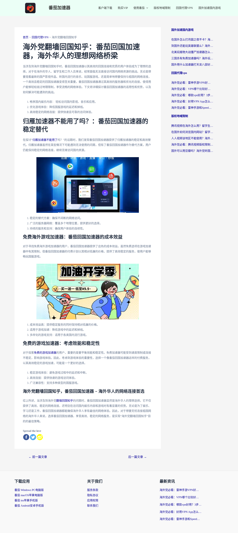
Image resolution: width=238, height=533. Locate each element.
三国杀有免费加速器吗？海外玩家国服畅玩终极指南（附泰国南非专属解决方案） (192, 58)
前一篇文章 (38, 456)
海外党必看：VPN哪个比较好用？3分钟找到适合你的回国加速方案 (192, 88)
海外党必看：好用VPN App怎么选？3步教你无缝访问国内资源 (192, 101)
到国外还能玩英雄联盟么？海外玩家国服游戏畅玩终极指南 (192, 45)
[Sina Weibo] (40, 437)
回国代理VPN (184, 7)
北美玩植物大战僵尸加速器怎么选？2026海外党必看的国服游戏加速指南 (192, 52)
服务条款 (92, 489)
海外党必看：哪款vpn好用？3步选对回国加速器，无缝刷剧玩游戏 (192, 95)
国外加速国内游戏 (209, 7)
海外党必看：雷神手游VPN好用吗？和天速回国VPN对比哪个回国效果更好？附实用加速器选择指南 (192, 82)
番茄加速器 (59, 8)
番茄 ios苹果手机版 (26, 500)
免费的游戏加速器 (45, 352)
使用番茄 (139, 7)
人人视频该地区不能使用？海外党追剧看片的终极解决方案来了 (192, 138)
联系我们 (92, 505)
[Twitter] (33, 437)
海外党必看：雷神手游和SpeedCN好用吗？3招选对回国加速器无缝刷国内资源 (192, 107)
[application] (146, 8)
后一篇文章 (137, 456)
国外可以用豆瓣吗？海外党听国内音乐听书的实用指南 (192, 150)
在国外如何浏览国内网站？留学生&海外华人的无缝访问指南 (192, 132)
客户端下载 (105, 7)
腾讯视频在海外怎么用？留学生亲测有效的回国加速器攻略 (192, 125)
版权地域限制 (162, 7)
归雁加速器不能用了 (44, 139)
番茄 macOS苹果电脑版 (28, 495)
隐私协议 (92, 495)
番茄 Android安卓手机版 (29, 505)
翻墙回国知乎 (64, 400)
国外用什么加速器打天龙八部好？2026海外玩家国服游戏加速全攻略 (192, 64)
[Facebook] (26, 437)
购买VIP (123, 7)
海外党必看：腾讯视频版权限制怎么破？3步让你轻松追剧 (192, 144)
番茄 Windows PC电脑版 (29, 489)
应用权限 (92, 500)
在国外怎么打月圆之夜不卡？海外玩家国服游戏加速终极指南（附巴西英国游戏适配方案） (192, 39)
